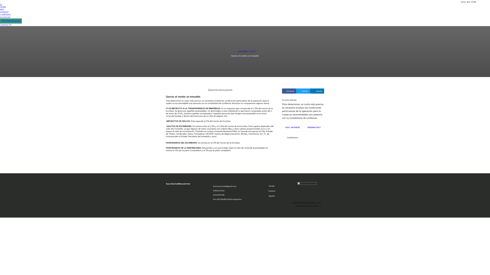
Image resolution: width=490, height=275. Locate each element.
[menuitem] (3, 7)
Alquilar (272, 196)
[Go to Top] (486, 271)
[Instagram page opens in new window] (484, 2)
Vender (272, 186)
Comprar (271, 191)
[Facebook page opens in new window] (480, 2)
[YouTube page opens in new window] (488, 2)
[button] (291, 137)
